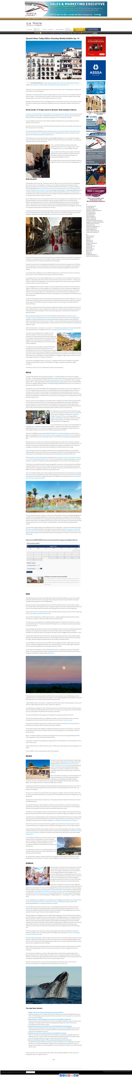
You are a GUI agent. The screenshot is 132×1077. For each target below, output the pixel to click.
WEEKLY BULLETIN (44, 19)
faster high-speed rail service (55, 380)
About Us (122, 1071)
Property (50, 29)
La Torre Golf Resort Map (80, 29)
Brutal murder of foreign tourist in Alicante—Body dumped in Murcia (61, 83)
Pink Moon (52, 653)
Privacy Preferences (30, 1072)
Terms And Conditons (107, 1071)
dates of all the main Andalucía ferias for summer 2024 (55, 891)
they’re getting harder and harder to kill (40, 613)
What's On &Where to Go (36, 29)
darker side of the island (66, 720)
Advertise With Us (127, 1071)
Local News (29, 29)
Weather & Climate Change (69, 29)
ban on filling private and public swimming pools (64, 820)
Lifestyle (45, 29)
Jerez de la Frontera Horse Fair (42, 893)
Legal (119, 1071)
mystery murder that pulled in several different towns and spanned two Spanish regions (50, 114)
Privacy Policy (114, 1071)
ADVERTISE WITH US (36, 19)
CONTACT (29, 19)
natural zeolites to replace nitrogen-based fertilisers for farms (58, 435)
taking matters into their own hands (63, 329)
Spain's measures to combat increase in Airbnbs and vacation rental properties (49, 84)
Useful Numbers (60, 29)
